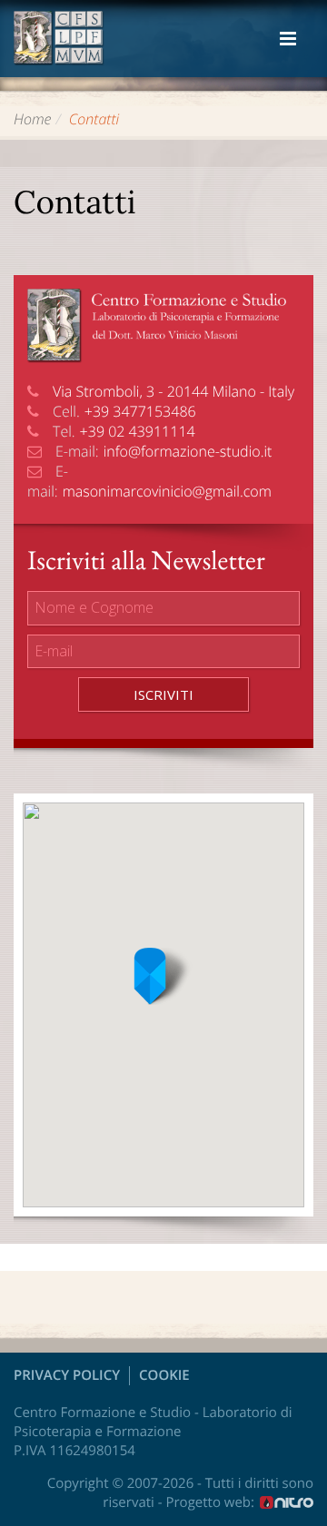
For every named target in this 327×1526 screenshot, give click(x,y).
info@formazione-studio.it (188, 451)
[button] (163, 976)
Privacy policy (67, 1375)
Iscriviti (163, 694)
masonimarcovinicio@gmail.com (167, 491)
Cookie (164, 1375)
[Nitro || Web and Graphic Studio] (286, 1501)
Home (33, 119)
